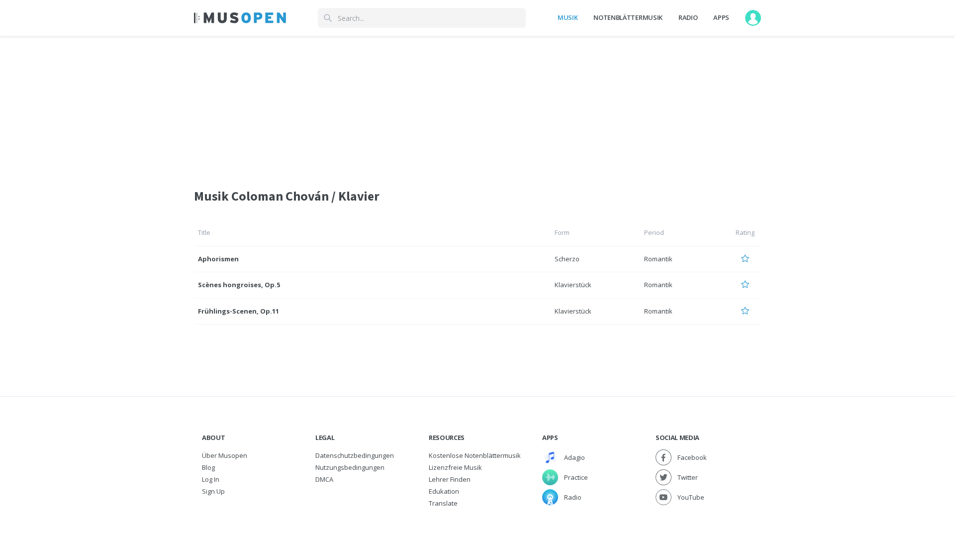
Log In (210, 479)
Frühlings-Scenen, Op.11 (238, 311)
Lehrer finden (450, 479)
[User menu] (753, 18)
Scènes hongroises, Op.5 (239, 284)
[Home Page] (240, 17)
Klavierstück (573, 284)
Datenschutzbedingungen (354, 455)
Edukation (444, 491)
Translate (443, 503)
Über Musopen (224, 455)
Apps (721, 17)
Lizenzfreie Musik (455, 467)
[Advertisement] (477, 106)
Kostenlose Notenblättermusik (475, 455)
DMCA (324, 479)
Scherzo (567, 258)
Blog (208, 467)
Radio (687, 17)
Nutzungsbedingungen (349, 467)
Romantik (658, 258)
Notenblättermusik (627, 17)
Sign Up (213, 491)
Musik (567, 17)
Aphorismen (218, 258)
